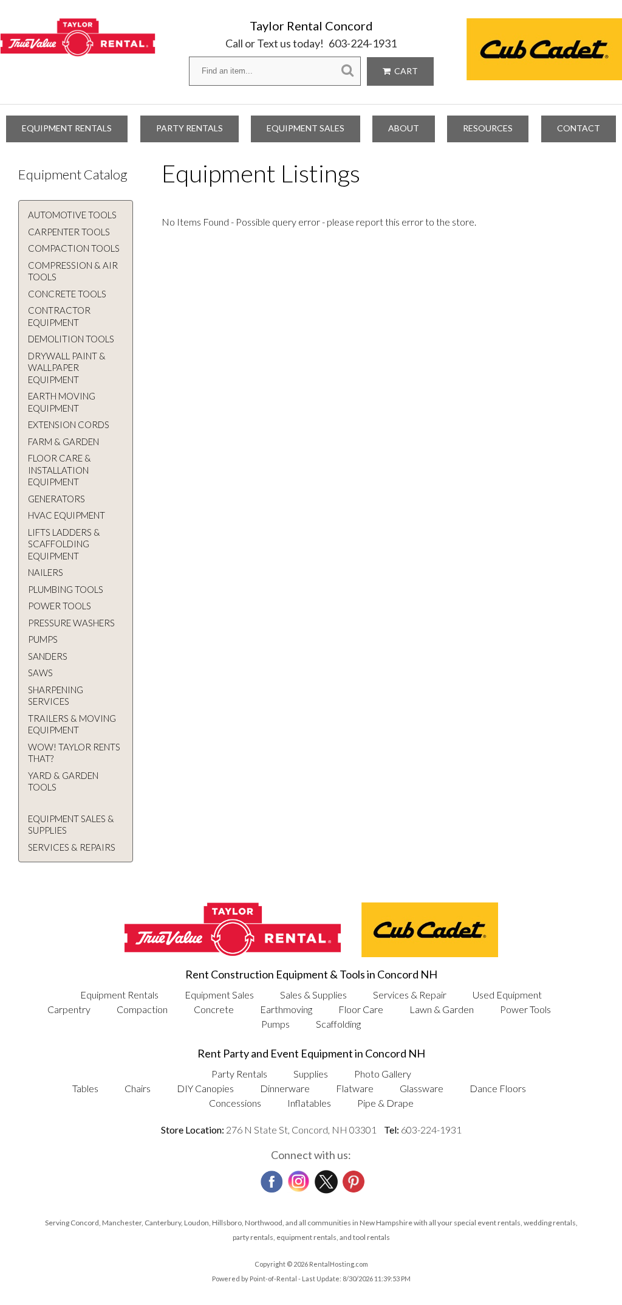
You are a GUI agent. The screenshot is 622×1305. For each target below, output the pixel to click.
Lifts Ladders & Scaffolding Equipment (64, 544)
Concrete (214, 1009)
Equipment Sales (305, 128)
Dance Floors (498, 1088)
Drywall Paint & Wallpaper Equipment (67, 367)
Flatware (355, 1088)
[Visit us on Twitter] (325, 1178)
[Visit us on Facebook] (270, 1177)
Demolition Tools (71, 338)
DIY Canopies (205, 1088)
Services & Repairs (71, 847)
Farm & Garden (63, 441)
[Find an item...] (347, 70)
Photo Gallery (382, 1073)
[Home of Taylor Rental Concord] (232, 953)
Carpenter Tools (69, 231)
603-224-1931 (363, 43)
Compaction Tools (74, 248)
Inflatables (309, 1103)
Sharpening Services (55, 695)
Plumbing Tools (65, 589)
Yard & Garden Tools (63, 781)
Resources (488, 128)
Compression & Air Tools (73, 271)
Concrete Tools (67, 293)
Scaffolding (338, 1024)
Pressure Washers (71, 622)
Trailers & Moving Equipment (72, 724)
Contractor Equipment (59, 316)
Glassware (421, 1088)
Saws (40, 672)
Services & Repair (409, 994)
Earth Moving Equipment (61, 402)
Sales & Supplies (313, 994)
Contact (578, 128)
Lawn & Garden (441, 1009)
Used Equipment (507, 994)
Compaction (142, 1009)
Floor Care (360, 1009)
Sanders (47, 656)
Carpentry (69, 1009)
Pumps (43, 639)
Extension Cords (68, 424)
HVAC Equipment (66, 515)
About (403, 128)
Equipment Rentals (67, 128)
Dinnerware (285, 1088)
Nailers (45, 572)
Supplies (310, 1073)
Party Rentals (189, 128)
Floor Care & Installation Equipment (59, 469)
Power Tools (59, 605)
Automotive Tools (72, 214)
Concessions (235, 1103)
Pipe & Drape (385, 1103)
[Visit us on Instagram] (298, 1178)
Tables (85, 1088)
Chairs (138, 1088)
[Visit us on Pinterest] (352, 1177)
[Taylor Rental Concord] (78, 49)
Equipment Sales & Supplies (71, 824)
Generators (56, 498)
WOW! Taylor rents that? (74, 752)
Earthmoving (286, 1009)
